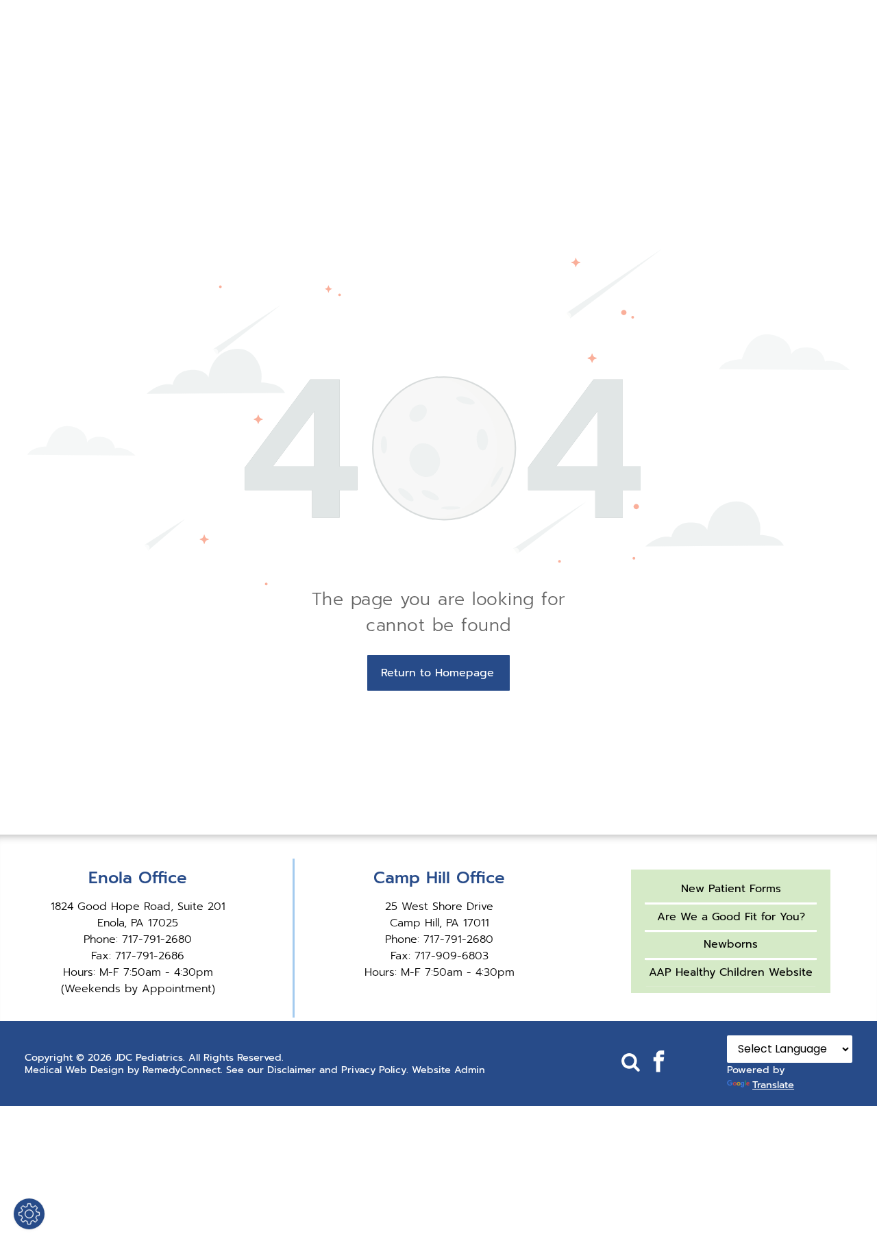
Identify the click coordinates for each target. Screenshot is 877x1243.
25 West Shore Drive (439, 906)
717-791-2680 (157, 939)
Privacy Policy (373, 1069)
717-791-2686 (149, 956)
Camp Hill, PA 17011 (439, 923)
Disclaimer (291, 1069)
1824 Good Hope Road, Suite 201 (138, 906)
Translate (773, 1084)
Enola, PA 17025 (137, 923)
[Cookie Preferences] (29, 1213)
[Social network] (630, 1063)
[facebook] (658, 1063)
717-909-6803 (452, 956)
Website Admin (448, 1069)
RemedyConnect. (183, 1069)
